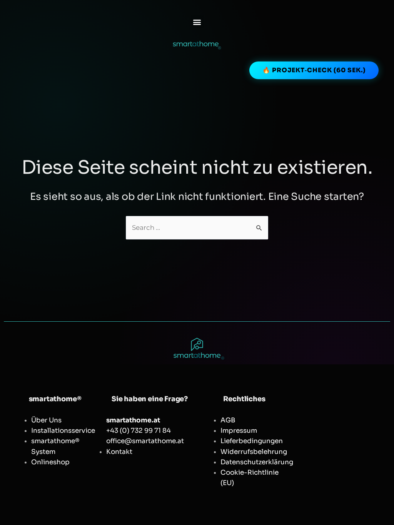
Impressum (238, 431)
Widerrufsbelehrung (253, 452)
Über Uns (46, 420)
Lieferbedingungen (251, 441)
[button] (197, 21)
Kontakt (119, 452)
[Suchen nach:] (197, 228)
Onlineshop (50, 462)
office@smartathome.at (145, 441)
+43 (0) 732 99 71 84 (138, 431)
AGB (227, 420)
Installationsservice (63, 431)
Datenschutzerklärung (256, 462)
